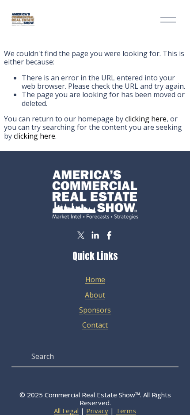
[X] (80, 235)
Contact (95, 325)
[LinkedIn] (95, 235)
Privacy (97, 411)
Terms (126, 411)
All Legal (66, 411)
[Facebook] (109, 235)
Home (95, 279)
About (95, 295)
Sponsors (95, 310)
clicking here (146, 119)
